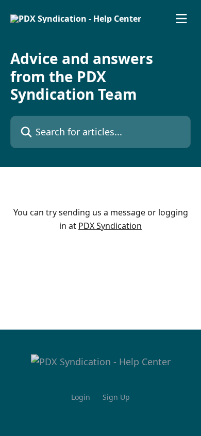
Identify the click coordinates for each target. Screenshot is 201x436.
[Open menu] (181, 18)
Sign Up (116, 397)
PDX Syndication (110, 225)
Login (80, 397)
